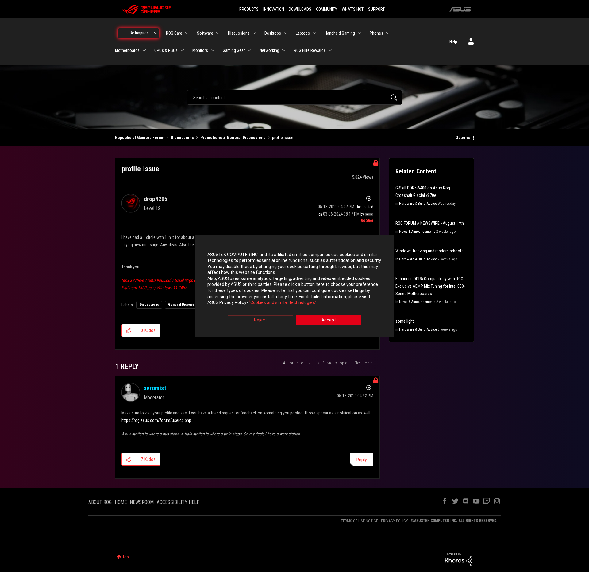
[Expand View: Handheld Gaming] (359, 33)
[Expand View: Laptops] (314, 33)
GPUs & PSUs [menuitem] (166, 50)
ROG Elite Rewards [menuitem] (310, 50)
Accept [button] (328, 319)
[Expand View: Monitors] (213, 50)
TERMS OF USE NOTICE (359, 521)
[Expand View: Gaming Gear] (249, 50)
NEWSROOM (142, 502)
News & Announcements (417, 231)
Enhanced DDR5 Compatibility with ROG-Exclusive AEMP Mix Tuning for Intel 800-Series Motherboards (430, 286)
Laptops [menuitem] (303, 33)
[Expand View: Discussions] (254, 33)
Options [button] (463, 137)
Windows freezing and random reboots (429, 250)
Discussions (182, 137)
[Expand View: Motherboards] (144, 50)
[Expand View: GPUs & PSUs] (182, 50)
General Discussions (184, 304)
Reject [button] (260, 319)
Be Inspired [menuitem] (139, 32)
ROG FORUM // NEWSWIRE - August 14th (429, 223)
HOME (121, 502)
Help (453, 41)
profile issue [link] (282, 137)
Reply (361, 460)
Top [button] (125, 556)
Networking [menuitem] (269, 50)
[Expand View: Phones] (388, 33)
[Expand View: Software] (218, 33)
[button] (129, 330)
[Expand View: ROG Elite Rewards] (330, 50)
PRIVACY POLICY (394, 521)
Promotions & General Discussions (233, 137)
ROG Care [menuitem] (174, 33)
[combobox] (294, 97)
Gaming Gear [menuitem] (234, 50)
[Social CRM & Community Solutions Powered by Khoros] (458, 558)
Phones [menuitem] (376, 33)
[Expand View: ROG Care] (187, 33)
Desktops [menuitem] (272, 33)
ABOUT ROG (100, 502)
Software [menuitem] (205, 33)
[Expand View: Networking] (284, 50)
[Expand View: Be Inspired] (156, 33)
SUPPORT (376, 9)
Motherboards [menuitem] (127, 50)
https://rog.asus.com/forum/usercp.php (156, 420)
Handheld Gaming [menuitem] (340, 33)
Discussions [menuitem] (239, 33)
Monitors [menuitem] (200, 50)
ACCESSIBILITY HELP (178, 502)
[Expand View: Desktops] (286, 33)
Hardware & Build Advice (418, 203)
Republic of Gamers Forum (139, 137)
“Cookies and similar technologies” (283, 302)
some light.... (406, 321)
